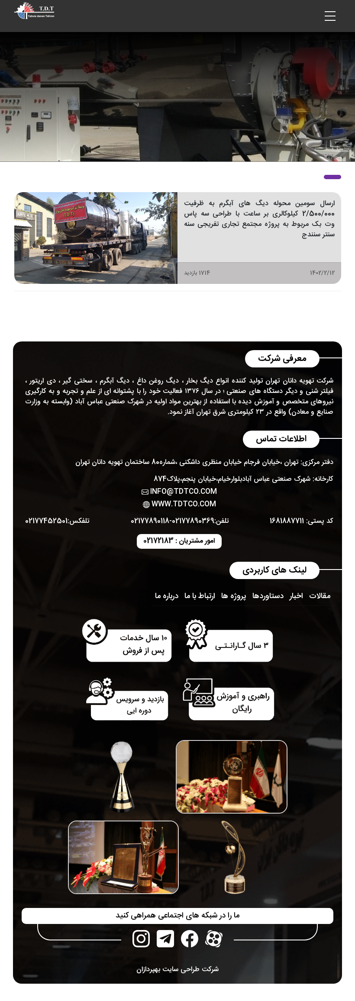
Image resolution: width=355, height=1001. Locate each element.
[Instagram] (141, 938)
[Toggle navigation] (330, 16)
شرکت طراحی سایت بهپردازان (177, 969)
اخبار (296, 596)
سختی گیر (77, 381)
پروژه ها (233, 596)
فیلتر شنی (319, 391)
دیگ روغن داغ (158, 381)
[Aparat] (214, 938)
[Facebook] (189, 938)
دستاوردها (268, 596)
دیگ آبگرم (114, 381)
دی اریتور (42, 381)
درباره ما (166, 596)
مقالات (319, 596)
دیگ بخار (199, 381)
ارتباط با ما (199, 596)
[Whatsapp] (165, 938)
